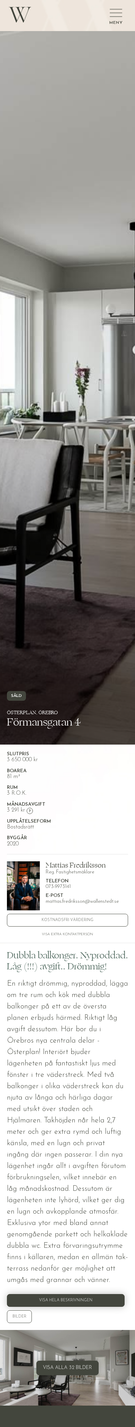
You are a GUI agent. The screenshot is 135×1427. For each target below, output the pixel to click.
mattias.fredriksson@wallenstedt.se (82, 901)
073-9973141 (58, 886)
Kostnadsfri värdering (67, 920)
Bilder (19, 1317)
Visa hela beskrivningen (65, 1300)
